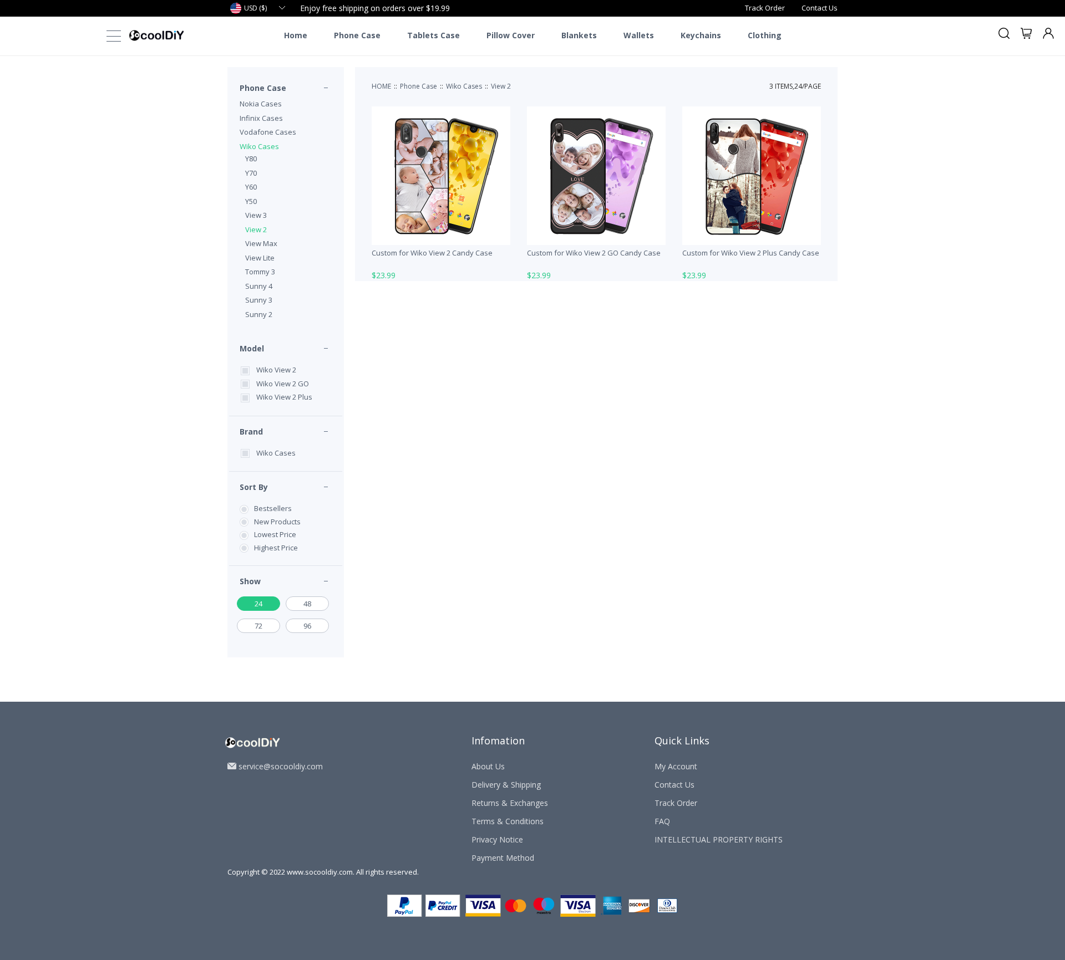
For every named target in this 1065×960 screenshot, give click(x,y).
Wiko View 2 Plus (284, 397)
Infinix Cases (261, 118)
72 (258, 626)
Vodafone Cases (268, 132)
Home (295, 35)
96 (307, 626)
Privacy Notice (497, 839)
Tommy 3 (260, 272)
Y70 (251, 173)
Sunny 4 (258, 286)
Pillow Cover (510, 35)
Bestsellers (273, 508)
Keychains (701, 35)
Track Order (765, 8)
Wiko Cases (259, 146)
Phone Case (357, 35)
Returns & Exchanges (509, 803)
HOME (381, 86)
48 (307, 604)
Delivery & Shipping (506, 784)
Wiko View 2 (276, 370)
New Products (277, 522)
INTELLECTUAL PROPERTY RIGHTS (719, 839)
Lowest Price (275, 534)
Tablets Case (433, 35)
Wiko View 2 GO (282, 384)
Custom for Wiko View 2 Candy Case (432, 253)
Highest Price (276, 548)
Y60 (251, 187)
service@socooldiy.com (281, 766)
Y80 (251, 159)
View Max (261, 243)
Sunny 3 (258, 300)
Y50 (251, 201)
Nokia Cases (261, 104)
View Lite (260, 258)
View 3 (256, 215)
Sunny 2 (258, 314)
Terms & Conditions (507, 821)
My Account (676, 766)
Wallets (638, 35)
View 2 (256, 229)
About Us (488, 766)
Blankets (579, 35)
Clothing (765, 35)
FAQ (662, 821)
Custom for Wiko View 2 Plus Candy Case (750, 253)
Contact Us (820, 8)
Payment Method (502, 857)
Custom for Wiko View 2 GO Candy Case (594, 253)
